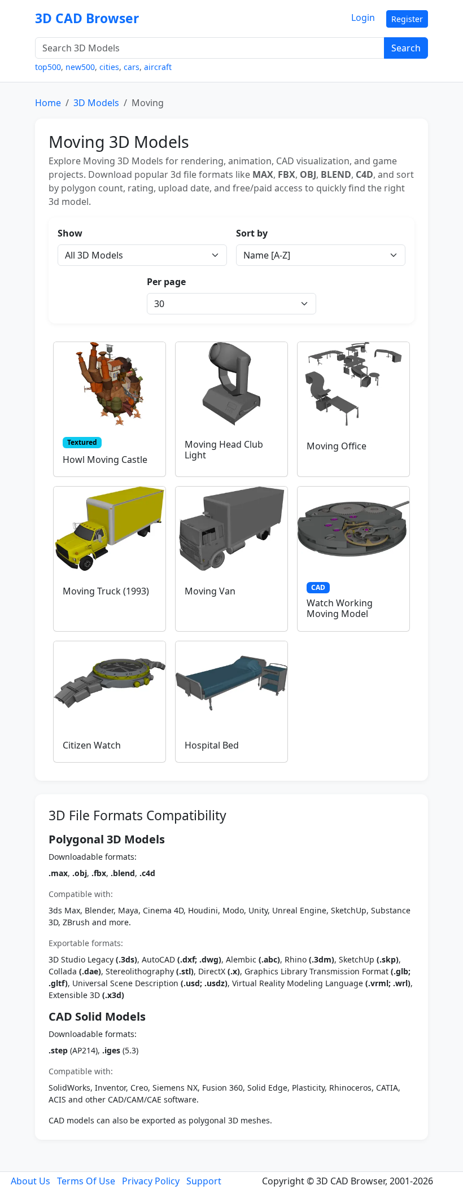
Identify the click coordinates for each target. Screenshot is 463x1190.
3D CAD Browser (87, 18)
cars (131, 67)
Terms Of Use (86, 1181)
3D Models (96, 103)
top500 (48, 67)
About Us (30, 1181)
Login (363, 17)
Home (48, 103)
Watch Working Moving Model (340, 608)
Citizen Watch (92, 745)
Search (406, 48)
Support (203, 1181)
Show (70, 233)
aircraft (158, 67)
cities (109, 67)
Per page (166, 281)
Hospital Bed (212, 745)
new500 (80, 67)
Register (407, 19)
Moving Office (336, 446)
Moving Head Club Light (224, 449)
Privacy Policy (151, 1181)
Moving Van (210, 591)
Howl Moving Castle (105, 459)
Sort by (252, 233)
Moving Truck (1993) (106, 591)
